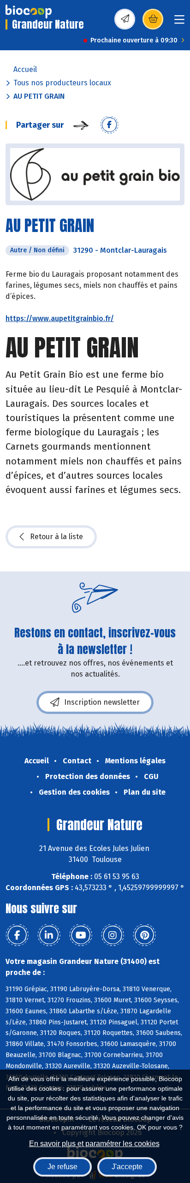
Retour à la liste (56, 536)
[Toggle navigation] (179, 22)
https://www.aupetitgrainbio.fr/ (60, 318)
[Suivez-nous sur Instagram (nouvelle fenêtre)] (112, 935)
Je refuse (62, 1167)
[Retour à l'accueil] (29, 11)
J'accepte (127, 1167)
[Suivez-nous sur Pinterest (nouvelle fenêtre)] (144, 935)
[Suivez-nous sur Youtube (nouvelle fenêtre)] (80, 935)
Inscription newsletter (102, 702)
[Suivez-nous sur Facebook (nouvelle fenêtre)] (17, 935)
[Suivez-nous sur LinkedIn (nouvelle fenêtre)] (48, 935)
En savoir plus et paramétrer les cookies (94, 1143)
